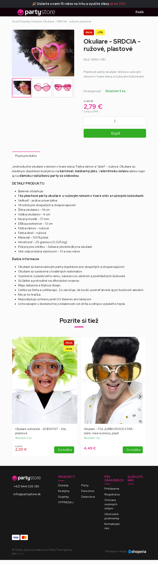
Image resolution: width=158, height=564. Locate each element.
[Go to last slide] (18, 53)
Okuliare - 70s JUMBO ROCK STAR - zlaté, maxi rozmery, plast (109, 431)
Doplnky (63, 496)
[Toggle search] (127, 12)
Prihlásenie (111, 488)
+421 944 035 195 (26, 486)
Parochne (87, 491)
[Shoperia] (137, 551)
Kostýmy (64, 491)
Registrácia (112, 494)
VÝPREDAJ (66, 502)
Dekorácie (88, 496)
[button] (21, 87)
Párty (84, 485)
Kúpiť (115, 133)
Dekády (63, 485)
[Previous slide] (18, 397)
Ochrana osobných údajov (110, 504)
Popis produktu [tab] (26, 156)
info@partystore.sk (27, 494)
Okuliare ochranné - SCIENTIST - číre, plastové (41, 431)
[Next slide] (68, 53)
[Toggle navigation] (14, 13)
